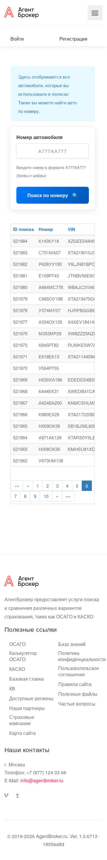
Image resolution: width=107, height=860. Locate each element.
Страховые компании (21, 720)
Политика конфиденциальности (82, 656)
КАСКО (17, 669)
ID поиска (23, 229)
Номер (46, 229)
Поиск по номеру (48, 195)
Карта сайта (22, 733)
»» (68, 496)
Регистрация (72, 38)
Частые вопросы (76, 704)
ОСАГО (17, 644)
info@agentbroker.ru (42, 780)
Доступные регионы (31, 698)
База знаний (72, 644)
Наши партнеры (27, 708)
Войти (16, 38)
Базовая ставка (26, 679)
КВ (12, 688)
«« (17, 486)
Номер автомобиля (39, 137)
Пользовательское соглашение (78, 671)
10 (46, 496)
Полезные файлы (77, 694)
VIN (71, 229)
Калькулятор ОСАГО (23, 656)
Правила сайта (75, 684)
